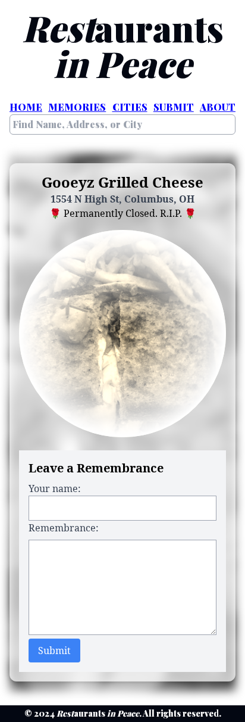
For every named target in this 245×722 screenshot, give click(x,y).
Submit (54, 650)
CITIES (129, 107)
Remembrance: (64, 527)
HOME (26, 107)
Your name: (55, 488)
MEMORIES (77, 107)
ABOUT (217, 107)
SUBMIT (173, 107)
